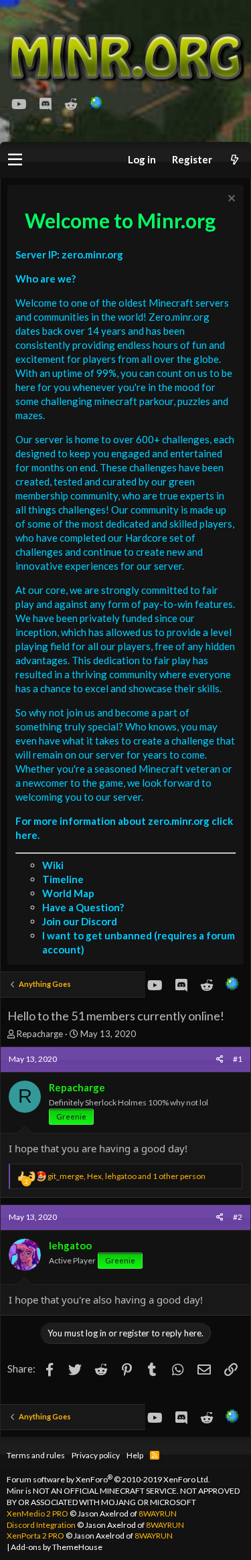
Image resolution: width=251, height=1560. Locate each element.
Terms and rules (36, 1455)
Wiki (53, 865)
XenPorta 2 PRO (35, 1536)
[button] (15, 160)
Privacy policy (96, 1455)
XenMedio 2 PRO (37, 1513)
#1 (237, 1059)
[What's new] (234, 159)
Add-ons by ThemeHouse (56, 1547)
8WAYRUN (158, 1513)
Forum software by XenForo (108, 1479)
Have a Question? (83, 907)
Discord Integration (41, 1525)
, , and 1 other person (126, 1176)
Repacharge (40, 1033)
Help (135, 1455)
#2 (237, 1217)
